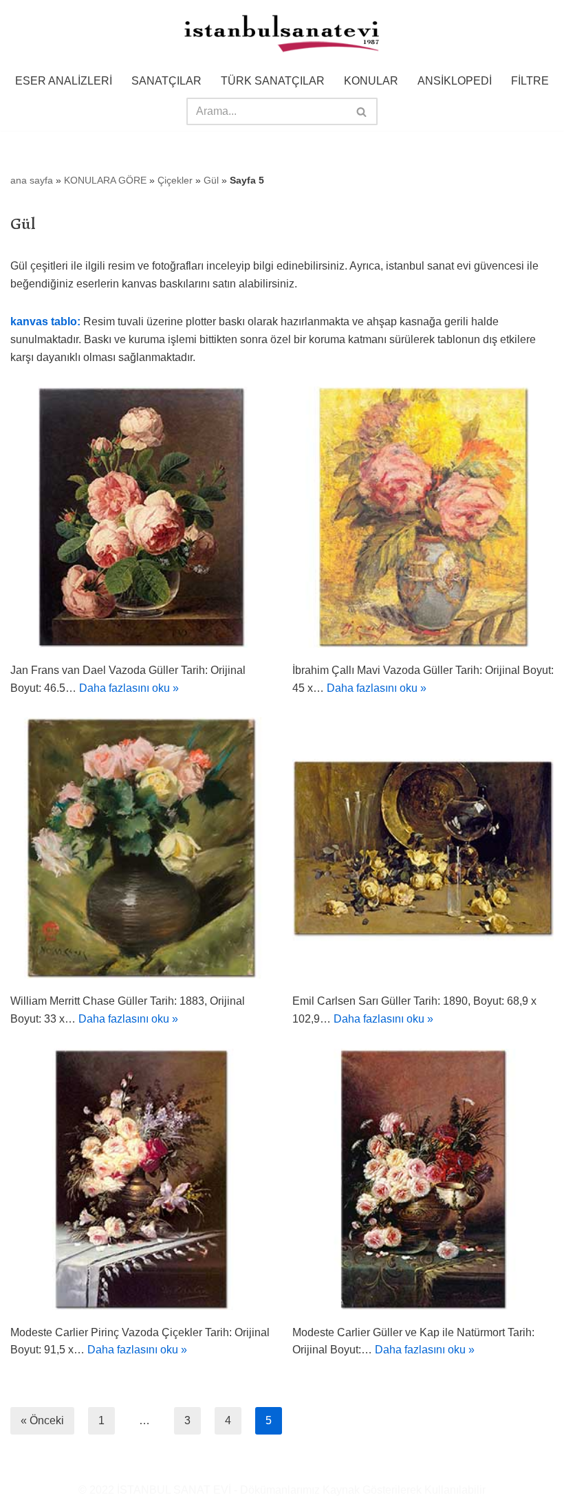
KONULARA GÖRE (105, 180)
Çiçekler (175, 180)
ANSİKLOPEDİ (454, 81)
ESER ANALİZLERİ (63, 81)
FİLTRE (530, 81)
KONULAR (371, 81)
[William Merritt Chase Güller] (141, 848)
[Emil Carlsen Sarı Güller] (423, 848)
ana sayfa (31, 180)
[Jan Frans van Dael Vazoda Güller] (141, 517)
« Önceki (42, 1420)
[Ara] (362, 111)
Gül (211, 180)
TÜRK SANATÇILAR (273, 81)
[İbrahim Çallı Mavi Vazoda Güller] (423, 517)
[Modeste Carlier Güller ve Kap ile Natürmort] (423, 1179)
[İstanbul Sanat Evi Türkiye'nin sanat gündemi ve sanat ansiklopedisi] (282, 35)
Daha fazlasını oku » (129, 688)
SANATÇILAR (166, 81)
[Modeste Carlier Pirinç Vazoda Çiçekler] (141, 1179)
